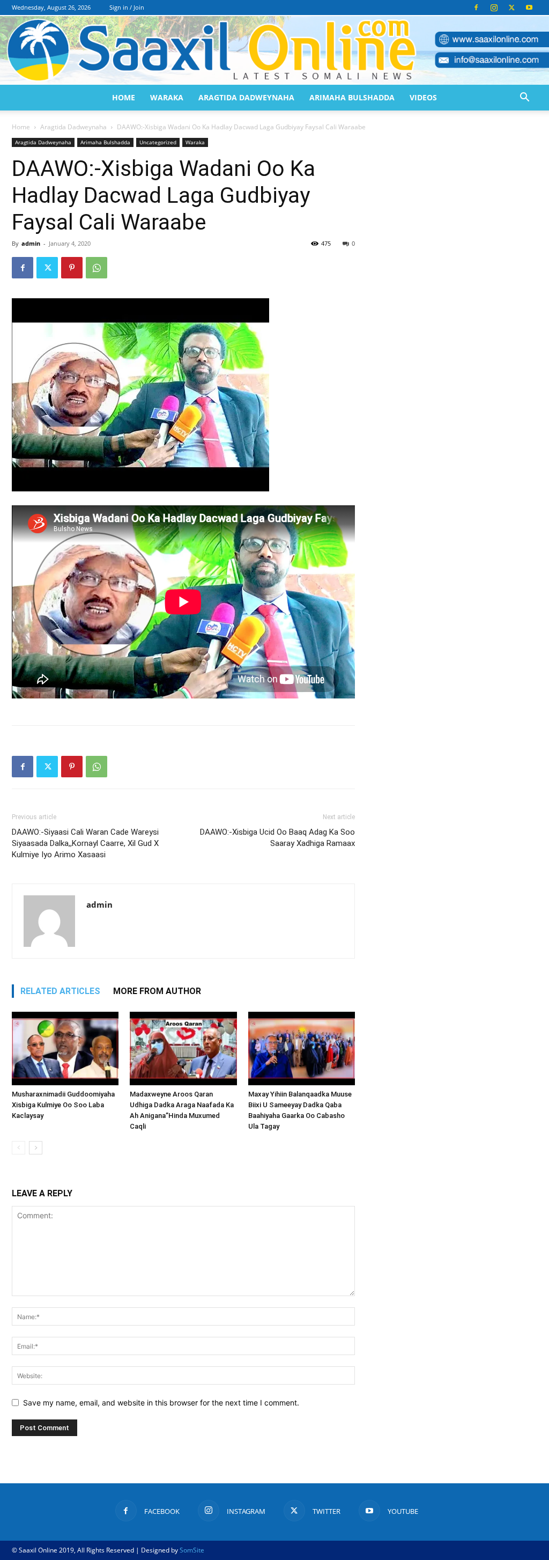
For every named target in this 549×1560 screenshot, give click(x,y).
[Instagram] (494, 7)
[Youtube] (529, 7)
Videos (423, 97)
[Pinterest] (72, 267)
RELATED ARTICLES (60, 991)
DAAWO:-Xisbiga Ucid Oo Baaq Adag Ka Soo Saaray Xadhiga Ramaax (277, 837)
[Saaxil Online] (274, 50)
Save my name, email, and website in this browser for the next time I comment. (161, 1402)
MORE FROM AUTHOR (157, 991)
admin (30, 243)
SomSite (192, 1550)
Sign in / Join (126, 7)
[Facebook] (476, 7)
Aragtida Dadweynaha (246, 97)
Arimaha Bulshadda (352, 97)
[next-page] (35, 1147)
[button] (524, 98)
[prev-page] (18, 1147)
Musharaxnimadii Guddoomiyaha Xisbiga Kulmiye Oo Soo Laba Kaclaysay (63, 1105)
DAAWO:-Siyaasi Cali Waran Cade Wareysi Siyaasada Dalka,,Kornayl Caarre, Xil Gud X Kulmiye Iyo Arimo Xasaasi (85, 843)
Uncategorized (157, 142)
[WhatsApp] (96, 267)
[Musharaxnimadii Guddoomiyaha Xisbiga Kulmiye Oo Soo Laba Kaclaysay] (65, 1048)
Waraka (166, 97)
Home (123, 97)
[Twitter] (511, 7)
